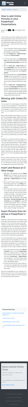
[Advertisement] (14, 292)
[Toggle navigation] (25, 3)
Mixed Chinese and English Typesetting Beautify (13, 313)
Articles (9, 9)
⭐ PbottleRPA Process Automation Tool (14, 325)
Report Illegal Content (8, 385)
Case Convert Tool (8, 318)
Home (3, 9)
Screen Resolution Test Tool (10, 321)
